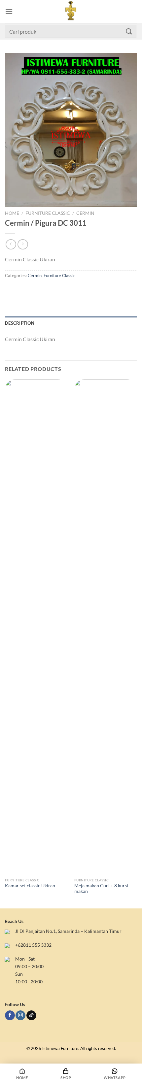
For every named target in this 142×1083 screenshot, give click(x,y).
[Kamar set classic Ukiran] (36, 626)
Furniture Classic (47, 213)
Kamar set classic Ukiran (30, 885)
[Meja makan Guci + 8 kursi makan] (105, 626)
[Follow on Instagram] (20, 1015)
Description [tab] (19, 323)
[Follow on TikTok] (31, 1015)
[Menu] (9, 11)
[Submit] (129, 31)
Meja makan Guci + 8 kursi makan (101, 888)
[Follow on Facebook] (10, 1015)
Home (12, 213)
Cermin (85, 213)
